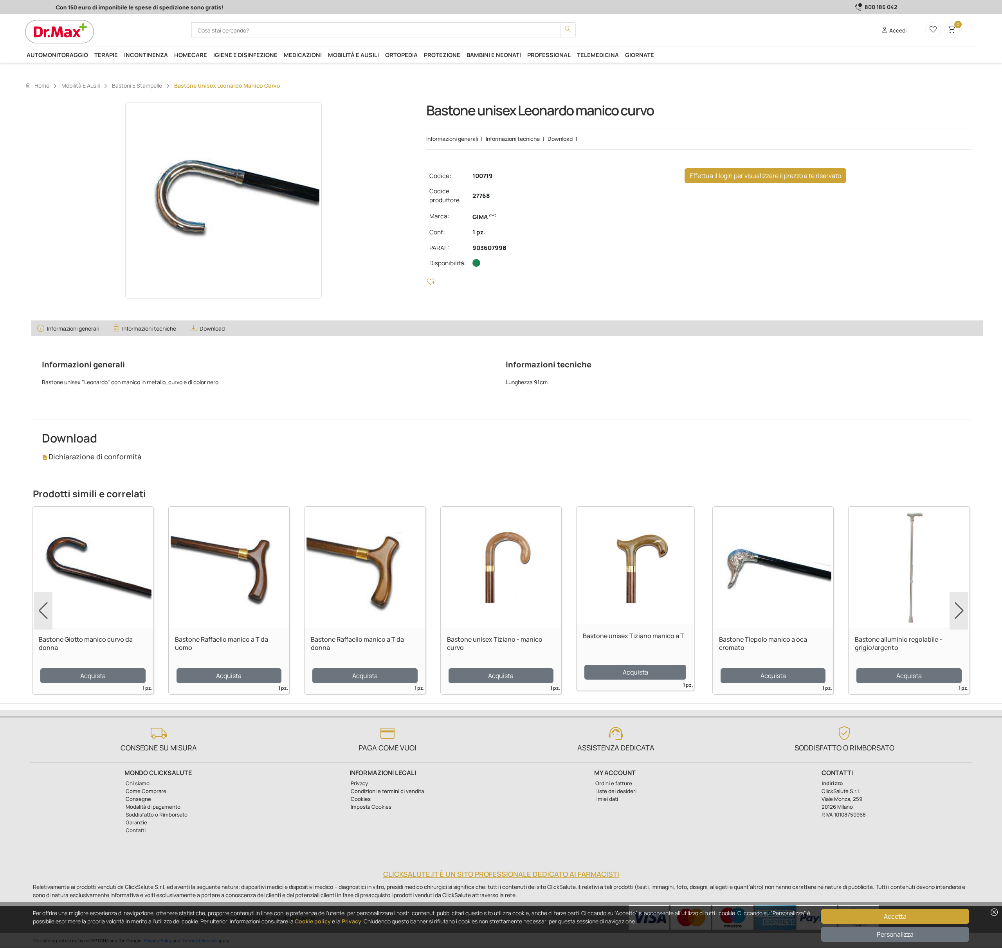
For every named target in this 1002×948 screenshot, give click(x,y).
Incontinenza (146, 55)
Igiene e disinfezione (245, 55)
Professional (549, 55)
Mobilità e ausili (353, 55)
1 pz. (478, 232)
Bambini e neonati (494, 55)
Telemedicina (598, 55)
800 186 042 (881, 7)
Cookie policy (313, 921)
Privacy (351, 921)
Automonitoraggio (57, 55)
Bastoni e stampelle (137, 85)
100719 (482, 176)
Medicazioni (303, 55)
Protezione (442, 55)
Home (37, 85)
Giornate (639, 55)
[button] (959, 611)
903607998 (489, 248)
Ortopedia (401, 55)
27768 (481, 196)
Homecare (190, 55)
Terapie (106, 55)
